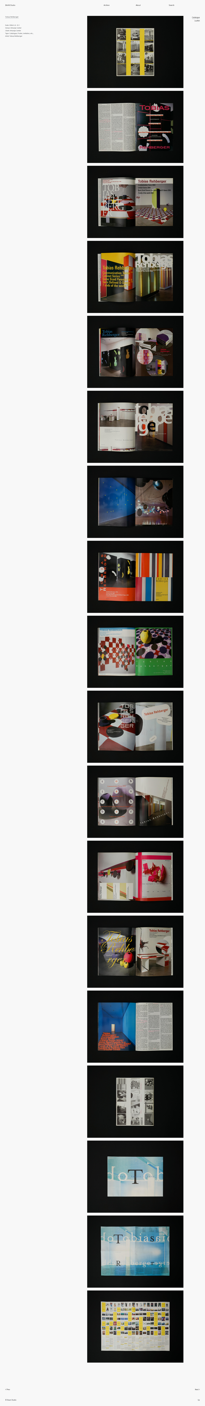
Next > (197, 1389)
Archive (106, 5)
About (138, 5)
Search (171, 5)
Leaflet (197, 21)
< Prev (7, 1389)
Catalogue (196, 17)
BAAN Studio (10, 5)
